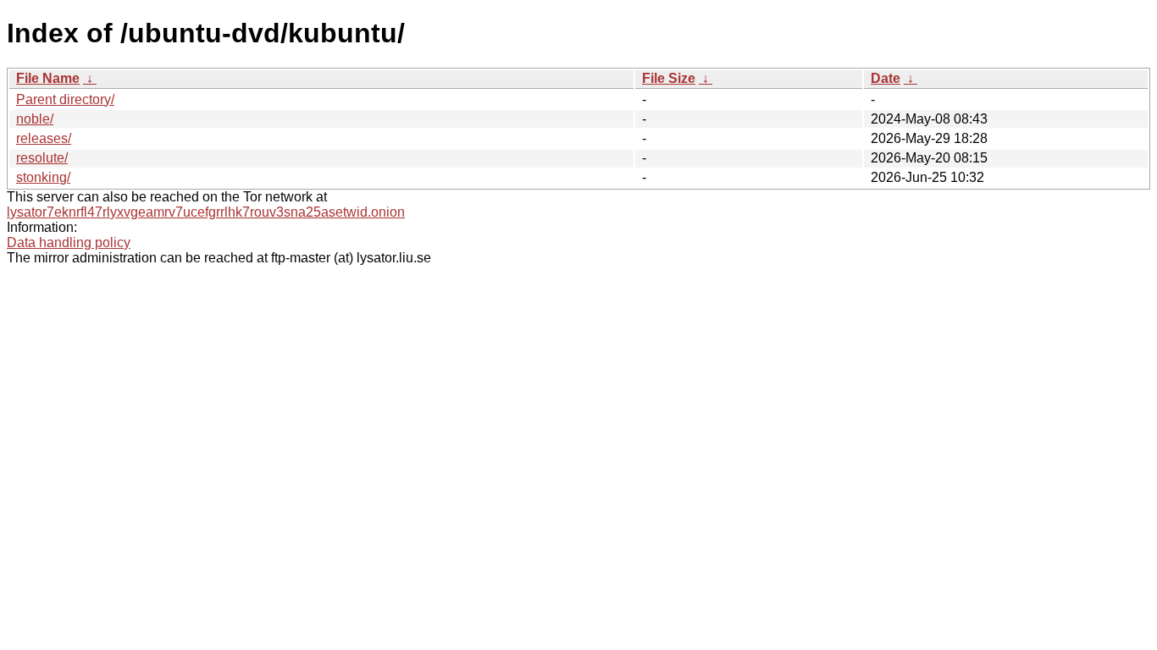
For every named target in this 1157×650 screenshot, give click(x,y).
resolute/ (42, 158)
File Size (668, 78)
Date (885, 78)
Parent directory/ (65, 99)
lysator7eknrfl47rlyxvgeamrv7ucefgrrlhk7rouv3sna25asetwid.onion (206, 212)
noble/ (34, 119)
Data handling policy (68, 242)
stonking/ (43, 177)
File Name (48, 78)
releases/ (43, 138)
